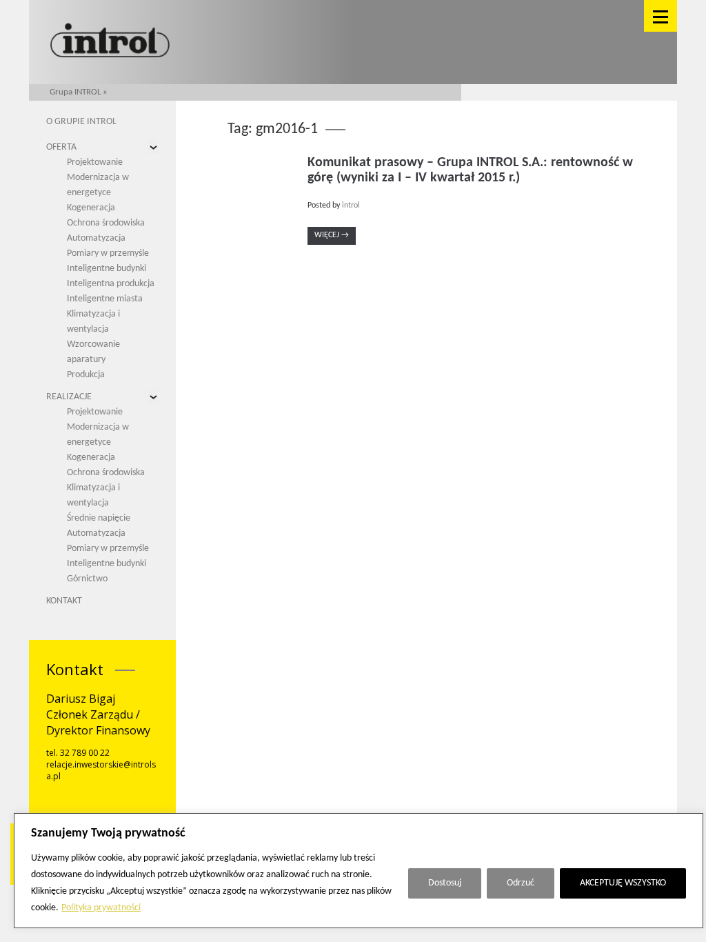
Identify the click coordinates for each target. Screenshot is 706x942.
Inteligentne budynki (106, 268)
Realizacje (69, 397)
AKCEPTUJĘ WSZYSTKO (623, 883)
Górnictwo (87, 579)
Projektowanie (95, 162)
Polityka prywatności (101, 908)
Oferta (61, 147)
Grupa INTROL (75, 92)
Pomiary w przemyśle (108, 253)
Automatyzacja (96, 238)
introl (351, 205)
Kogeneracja (91, 208)
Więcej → (331, 235)
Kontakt (64, 601)
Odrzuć (520, 883)
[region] (358, 870)
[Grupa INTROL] (110, 41)
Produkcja (86, 375)
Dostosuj (444, 883)
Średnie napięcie (98, 518)
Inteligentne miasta (105, 299)
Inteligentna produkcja (110, 284)
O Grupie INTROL (81, 122)
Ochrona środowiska (106, 223)
